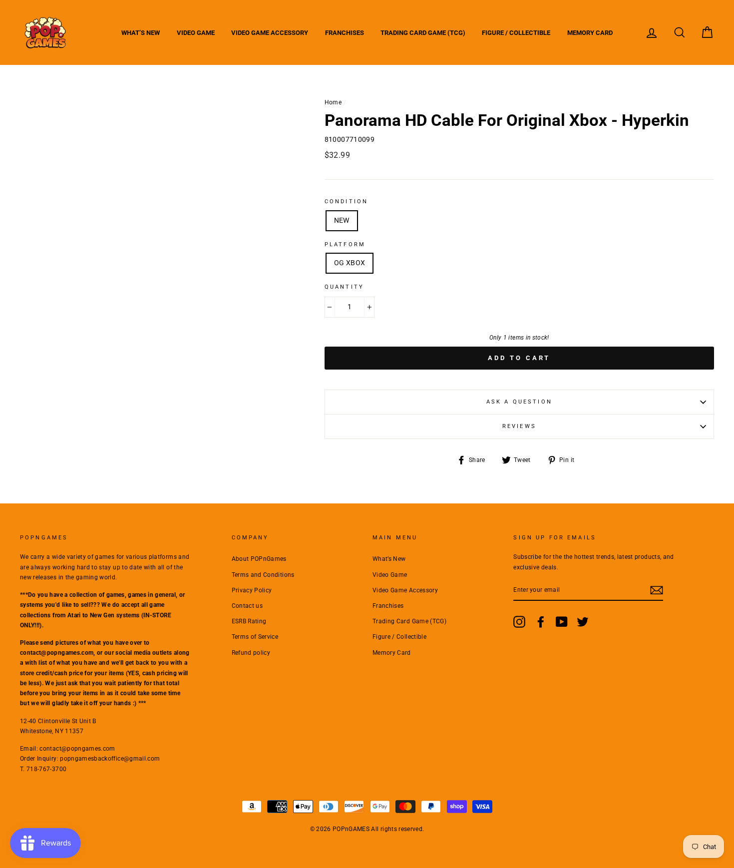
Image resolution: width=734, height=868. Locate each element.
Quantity (344, 287)
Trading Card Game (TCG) (422, 32)
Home (333, 102)
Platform (345, 244)
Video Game (196, 32)
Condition (346, 201)
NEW (342, 220)
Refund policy (251, 652)
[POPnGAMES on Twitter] (583, 622)
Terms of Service (255, 636)
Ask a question (519, 402)
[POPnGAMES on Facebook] (541, 622)
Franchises (344, 32)
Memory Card (590, 32)
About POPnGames (259, 558)
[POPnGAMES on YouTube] (562, 622)
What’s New (140, 32)
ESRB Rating (249, 621)
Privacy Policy (252, 590)
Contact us (247, 605)
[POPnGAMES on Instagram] (519, 622)
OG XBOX (349, 263)
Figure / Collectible (516, 32)
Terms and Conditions (263, 574)
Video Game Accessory (269, 32)
